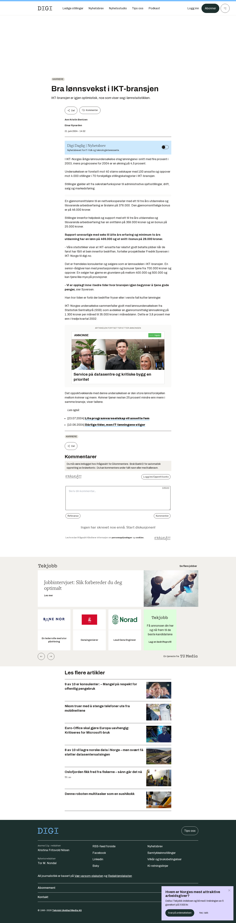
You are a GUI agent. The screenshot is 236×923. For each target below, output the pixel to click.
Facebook (99, 852)
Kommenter (92, 110)
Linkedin (97, 859)
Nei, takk (203, 913)
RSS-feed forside (103, 846)
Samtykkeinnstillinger (161, 852)
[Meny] (225, 8)
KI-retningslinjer (157, 865)
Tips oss (190, 830)
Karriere (58, 79)
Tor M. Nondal (47, 863)
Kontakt (43, 897)
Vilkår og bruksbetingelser (164, 859)
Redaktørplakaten (120, 876)
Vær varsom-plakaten (88, 876)
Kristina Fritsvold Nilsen (53, 850)
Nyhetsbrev (155, 846)
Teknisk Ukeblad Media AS (67, 910)
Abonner (210, 8)
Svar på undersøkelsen (180, 913)
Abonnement (46, 887)
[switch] (165, 147)
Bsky (95, 865)
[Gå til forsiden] (45, 8)
